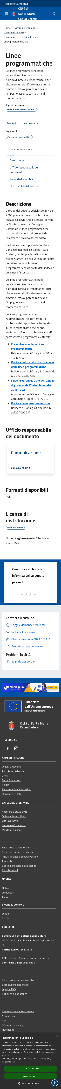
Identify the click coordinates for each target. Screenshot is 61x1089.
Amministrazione (25, 28)
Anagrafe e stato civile (14, 812)
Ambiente (7, 861)
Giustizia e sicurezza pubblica (18, 852)
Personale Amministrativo (16, 789)
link (13, 1061)
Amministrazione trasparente (18, 1011)
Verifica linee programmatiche (30, 403)
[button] (30, 1083)
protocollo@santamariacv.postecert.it (29, 958)
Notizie (6, 888)
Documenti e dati (14, 32)
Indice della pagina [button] (21, 149)
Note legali (8, 1030)
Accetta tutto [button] (30, 1068)
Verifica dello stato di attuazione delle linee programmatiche (32, 364)
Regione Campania (16, 3)
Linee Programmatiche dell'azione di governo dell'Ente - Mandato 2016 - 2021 (32, 385)
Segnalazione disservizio (15, 985)
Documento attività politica (20, 37)
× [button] (57, 1036)
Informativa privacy (12, 1025)
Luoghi (5, 913)
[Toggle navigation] (6, 13)
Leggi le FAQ (9, 989)
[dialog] (30, 1061)
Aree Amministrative (13, 771)
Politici (5, 785)
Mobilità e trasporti (12, 830)
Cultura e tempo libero (14, 816)
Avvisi (5, 897)
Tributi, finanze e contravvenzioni (20, 857)
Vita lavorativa (10, 821)
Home (7, 28)
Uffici (5, 776)
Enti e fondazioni (11, 780)
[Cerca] (54, 14)
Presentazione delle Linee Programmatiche (27, 346)
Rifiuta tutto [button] (30, 1076)
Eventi (5, 918)
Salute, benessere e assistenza (19, 866)
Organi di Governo (11, 766)
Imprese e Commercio (14, 825)
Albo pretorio (9, 1016)
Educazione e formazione (16, 847)
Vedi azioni (29, 123)
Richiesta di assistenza (14, 994)
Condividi (12, 123)
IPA (4, 1020)
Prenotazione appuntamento (18, 980)
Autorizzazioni (10, 870)
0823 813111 (30, 962)
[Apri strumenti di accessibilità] (55, 1083)
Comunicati (8, 892)
